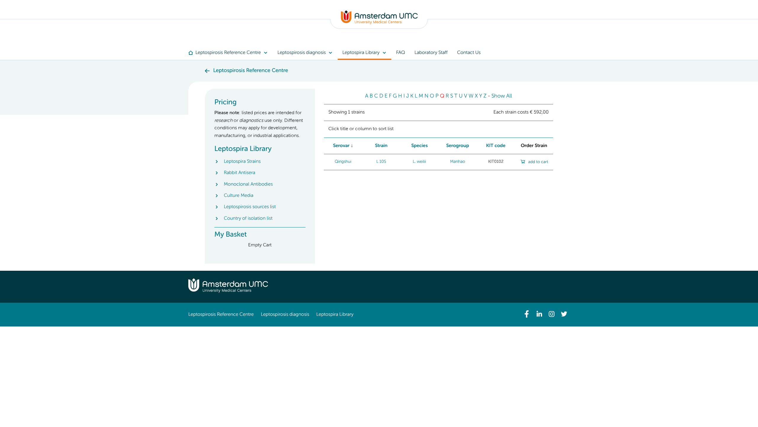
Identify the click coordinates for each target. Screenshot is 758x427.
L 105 (381, 162)
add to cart (538, 162)
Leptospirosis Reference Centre (221, 314)
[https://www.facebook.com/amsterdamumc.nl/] (527, 314)
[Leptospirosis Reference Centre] (379, 23)
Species (419, 146)
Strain (381, 146)
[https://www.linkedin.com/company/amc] (539, 314)
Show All (502, 96)
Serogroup (457, 146)
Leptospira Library (334, 314)
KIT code (495, 146)
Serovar (341, 146)
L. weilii (419, 162)
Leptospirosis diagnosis (285, 314)
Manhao (457, 162)
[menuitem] (230, 53)
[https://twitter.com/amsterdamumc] (564, 314)
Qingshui (343, 162)
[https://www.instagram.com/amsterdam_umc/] (551, 314)
